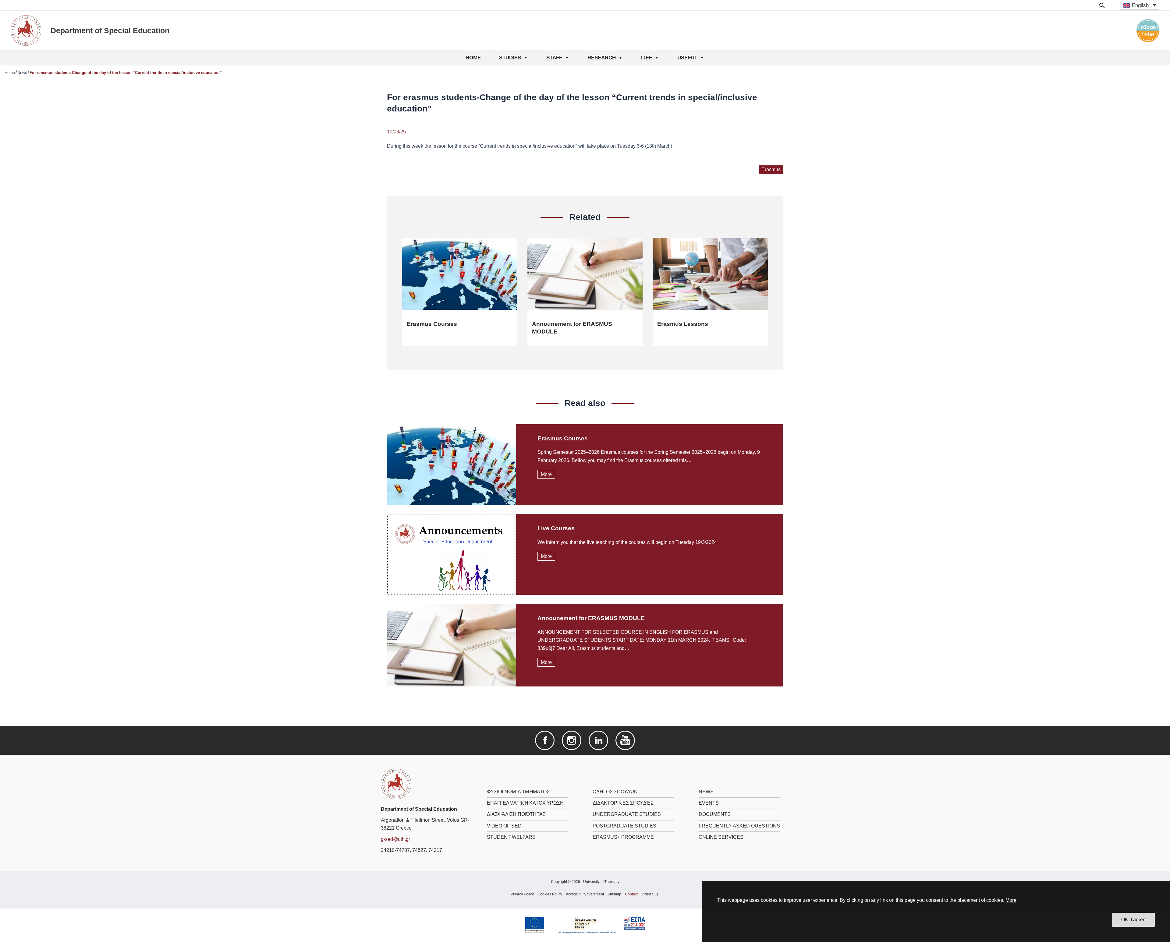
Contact (631, 894)
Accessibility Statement (585, 894)
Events (709, 803)
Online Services (721, 837)
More (1010, 900)
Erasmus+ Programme (623, 837)
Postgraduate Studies (624, 825)
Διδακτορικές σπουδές (623, 803)
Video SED (650, 894)
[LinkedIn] (598, 740)
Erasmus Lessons (682, 324)
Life (646, 58)
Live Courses (556, 528)
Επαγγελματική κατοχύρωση (525, 803)
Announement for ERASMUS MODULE (591, 618)
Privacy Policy (522, 894)
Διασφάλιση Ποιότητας (516, 814)
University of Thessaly (601, 882)
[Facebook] (545, 740)
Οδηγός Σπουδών (615, 791)
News (22, 72)
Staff (554, 58)
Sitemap (614, 894)
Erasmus (771, 169)
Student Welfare (511, 837)
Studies (510, 58)
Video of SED (504, 825)
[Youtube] (625, 740)
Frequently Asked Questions (739, 825)
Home (473, 58)
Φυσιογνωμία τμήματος (518, 791)
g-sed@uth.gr (395, 839)
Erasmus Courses (432, 324)
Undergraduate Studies (627, 814)
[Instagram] (571, 740)
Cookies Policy (549, 894)
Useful (687, 58)
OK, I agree (1133, 919)
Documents (715, 814)
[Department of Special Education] (396, 783)
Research (601, 58)
